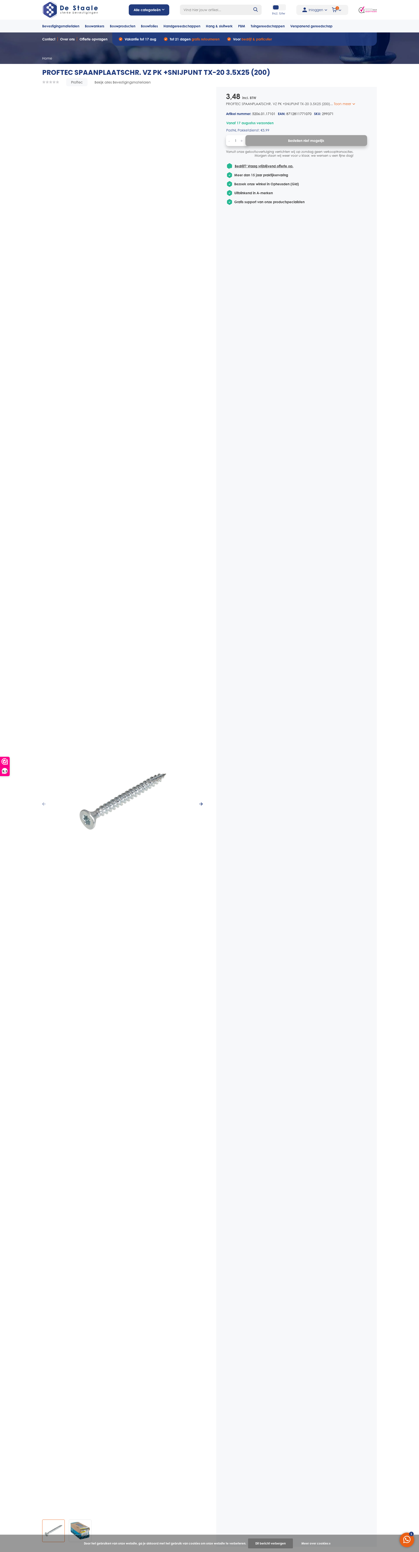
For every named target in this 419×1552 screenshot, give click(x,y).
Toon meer (343, 104)
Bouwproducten (122, 26)
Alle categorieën (147, 10)
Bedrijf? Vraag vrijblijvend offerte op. (264, 166)
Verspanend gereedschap (311, 26)
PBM (241, 26)
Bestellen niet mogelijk (306, 141)
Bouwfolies (149, 26)
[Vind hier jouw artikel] (256, 9)
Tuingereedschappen (268, 26)
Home (47, 58)
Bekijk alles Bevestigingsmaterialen (123, 82)
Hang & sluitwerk (219, 26)
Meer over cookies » (315, 1543)
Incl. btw (278, 13)
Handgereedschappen (181, 26)
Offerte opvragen (93, 39)
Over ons (67, 39)
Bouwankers (94, 26)
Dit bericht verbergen (270, 1543)
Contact (48, 39)
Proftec (77, 82)
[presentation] (44, 804)
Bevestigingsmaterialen (60, 26)
